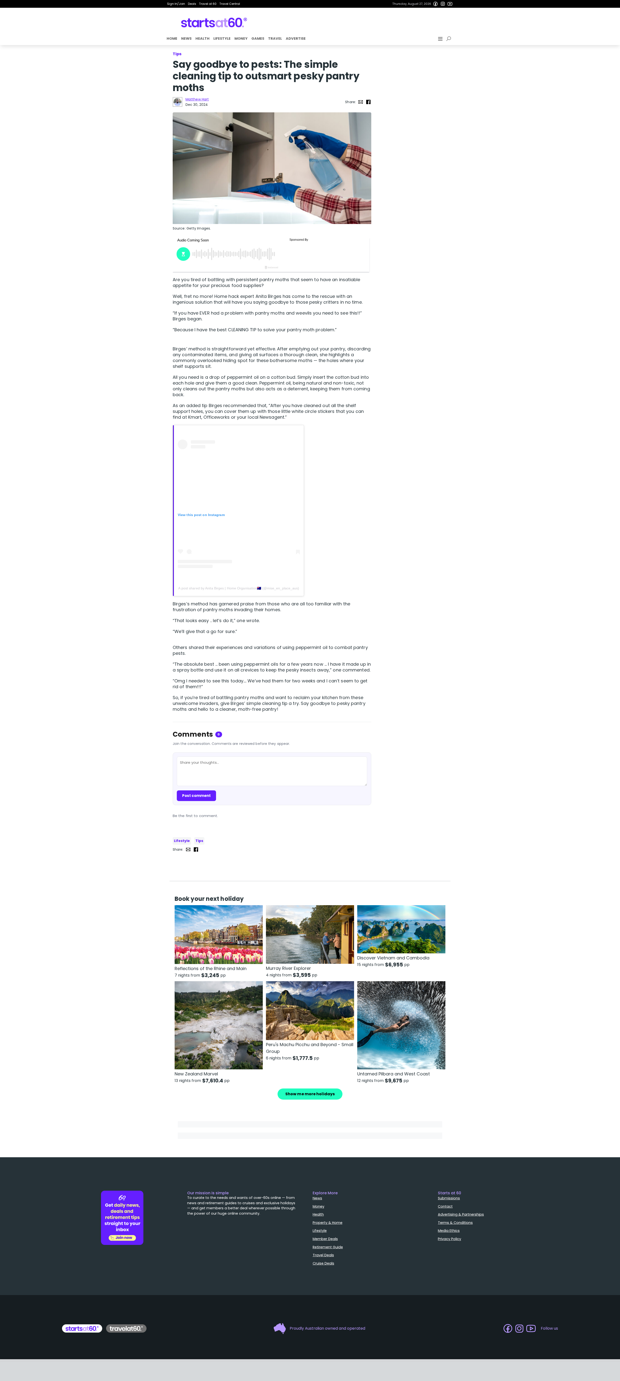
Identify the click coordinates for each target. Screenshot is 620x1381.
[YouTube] (450, 4)
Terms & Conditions (455, 1222)
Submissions (449, 1198)
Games (257, 38)
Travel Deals (323, 1255)
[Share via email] (361, 102)
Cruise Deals (323, 1263)
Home (172, 38)
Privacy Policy (449, 1238)
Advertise (296, 38)
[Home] (214, 22)
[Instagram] (443, 4)
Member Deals (325, 1238)
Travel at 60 (208, 4)
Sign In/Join (176, 4)
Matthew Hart (197, 99)
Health (202, 38)
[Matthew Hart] (177, 102)
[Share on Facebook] (368, 102)
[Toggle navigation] (441, 38)
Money (241, 38)
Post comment (196, 795)
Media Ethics (449, 1230)
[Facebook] (435, 4)
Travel (275, 38)
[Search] (449, 39)
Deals (192, 4)
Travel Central (229, 4)
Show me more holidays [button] (310, 1094)
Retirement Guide (328, 1247)
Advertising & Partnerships (461, 1214)
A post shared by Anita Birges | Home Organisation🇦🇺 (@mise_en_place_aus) (238, 588)
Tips (199, 840)
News (186, 38)
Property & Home (327, 1222)
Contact (445, 1206)
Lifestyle (222, 38)
